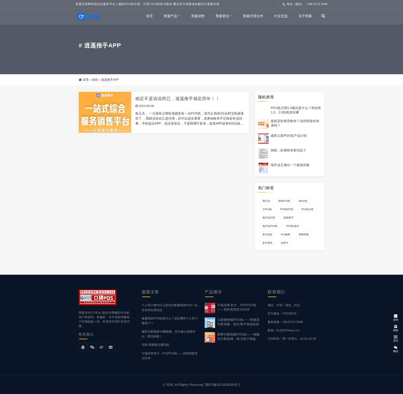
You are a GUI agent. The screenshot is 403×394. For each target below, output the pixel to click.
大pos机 (267, 209)
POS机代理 (286, 209)
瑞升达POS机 (270, 226)
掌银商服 (304, 234)
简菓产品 (170, 16)
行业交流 (281, 16)
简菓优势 (198, 16)
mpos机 (303, 200)
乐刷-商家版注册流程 (155, 344)
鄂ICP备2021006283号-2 (222, 384)
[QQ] (83, 347)
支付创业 (267, 234)
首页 (149, 16)
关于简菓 (305, 16)
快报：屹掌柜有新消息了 (288, 150)
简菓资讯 (222, 16)
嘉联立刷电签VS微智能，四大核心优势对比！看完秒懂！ (168, 334)
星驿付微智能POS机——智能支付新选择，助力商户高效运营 (238, 339)
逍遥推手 (288, 217)
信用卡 (284, 242)
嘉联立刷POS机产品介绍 (289, 135)
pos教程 (285, 234)
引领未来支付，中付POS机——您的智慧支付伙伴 (170, 356)
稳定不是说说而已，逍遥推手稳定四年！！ (177, 98)
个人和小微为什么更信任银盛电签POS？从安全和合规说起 (170, 307)
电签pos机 (284, 200)
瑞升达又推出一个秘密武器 (290, 165)
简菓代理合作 (253, 16)
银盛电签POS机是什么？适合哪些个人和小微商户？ (170, 321)
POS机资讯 (292, 226)
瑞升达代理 (268, 217)
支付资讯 (267, 242)
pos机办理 (307, 209)
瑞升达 (266, 200)
